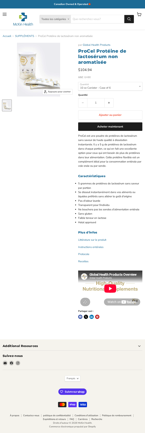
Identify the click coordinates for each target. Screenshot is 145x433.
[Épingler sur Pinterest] (97, 317)
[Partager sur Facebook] (80, 317)
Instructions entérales (90, 247)
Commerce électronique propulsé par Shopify (72, 426)
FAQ (72, 419)
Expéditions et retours (54, 419)
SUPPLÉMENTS (24, 36)
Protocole (83, 254)
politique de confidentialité (57, 415)
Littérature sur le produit (92, 240)
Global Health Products (96, 45)
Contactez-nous (31, 415)
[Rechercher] (129, 19)
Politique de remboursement (116, 415)
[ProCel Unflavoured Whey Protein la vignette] (6, 105)
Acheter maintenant (110, 127)
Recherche (96, 419)
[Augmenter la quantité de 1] (109, 102)
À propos (14, 415)
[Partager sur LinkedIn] (91, 317)
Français (71, 378)
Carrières (83, 419)
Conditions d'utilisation (86, 415)
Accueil (7, 36)
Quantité (83, 95)
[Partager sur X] (86, 317)
